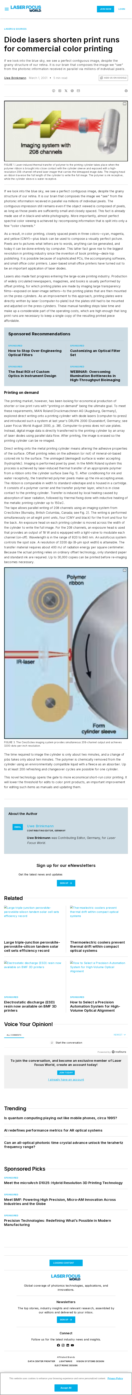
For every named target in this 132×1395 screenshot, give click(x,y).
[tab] (14, 1035)
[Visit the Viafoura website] (119, 1051)
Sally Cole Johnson (17, 1303)
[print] (126, 90)
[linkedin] (60, 90)
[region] (66, 1043)
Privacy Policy (115, 1378)
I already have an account (66, 1079)
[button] (6, 9)
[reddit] (72, 90)
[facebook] (53, 90)
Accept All (66, 1388)
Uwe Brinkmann (15, 78)
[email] (78, 90)
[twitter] (66, 90)
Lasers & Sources (15, 29)
